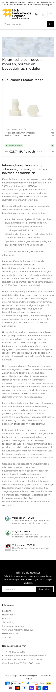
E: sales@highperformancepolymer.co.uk (24, 655)
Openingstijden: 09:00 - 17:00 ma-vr (21, 663)
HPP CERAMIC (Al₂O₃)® (16, 129)
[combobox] (28, 24)
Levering (6, 610)
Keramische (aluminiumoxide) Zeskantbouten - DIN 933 (20, 134)
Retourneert (8, 614)
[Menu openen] (51, 14)
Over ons (7, 637)
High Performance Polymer (25, 675)
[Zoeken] (50, 24)
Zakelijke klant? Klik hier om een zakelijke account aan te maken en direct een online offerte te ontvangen (28, 3)
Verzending (8, 622)
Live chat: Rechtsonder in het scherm (22, 659)
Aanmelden (44, 589)
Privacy (6, 618)
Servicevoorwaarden (13, 626)
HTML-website (10, 633)
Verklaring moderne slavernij (17, 629)
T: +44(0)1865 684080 (13, 652)
